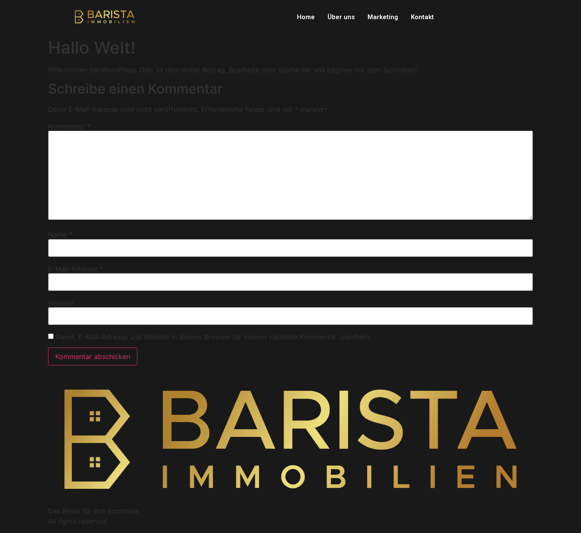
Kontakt (422, 17)
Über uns (341, 17)
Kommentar (69, 126)
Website (61, 302)
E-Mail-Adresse (75, 268)
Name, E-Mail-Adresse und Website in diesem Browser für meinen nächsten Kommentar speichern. (213, 336)
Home (306, 17)
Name (60, 234)
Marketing (382, 17)
